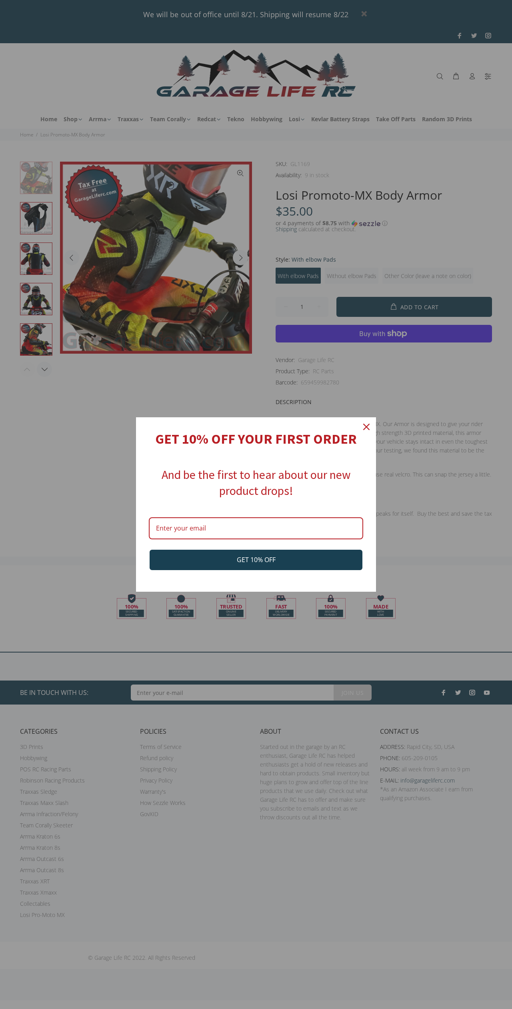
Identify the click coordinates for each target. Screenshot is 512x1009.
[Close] (366, 426)
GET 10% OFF (256, 559)
